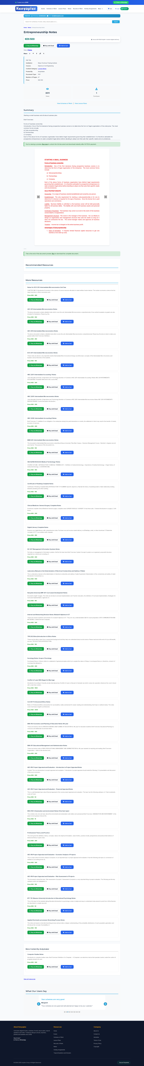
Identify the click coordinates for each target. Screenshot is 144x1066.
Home (25, 27)
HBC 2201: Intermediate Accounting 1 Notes (41, 374)
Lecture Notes (42, 68)
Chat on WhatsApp (121, 2)
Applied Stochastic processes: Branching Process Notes (46, 920)
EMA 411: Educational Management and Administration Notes (47, 745)
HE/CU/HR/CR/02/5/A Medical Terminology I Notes (43, 462)
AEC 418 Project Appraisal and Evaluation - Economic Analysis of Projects (51, 854)
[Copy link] (40, 53)
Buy (53, 253)
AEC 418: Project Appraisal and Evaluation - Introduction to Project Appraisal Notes (54, 767)
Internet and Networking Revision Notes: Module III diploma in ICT (48, 614)
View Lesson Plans (81, 103)
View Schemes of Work (64, 103)
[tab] (64, 1011)
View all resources (29, 979)
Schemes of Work (51, 8)
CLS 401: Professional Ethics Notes (38, 702)
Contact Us (97, 1034)
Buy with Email (49, 45)
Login (118, 8)
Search (116, 21)
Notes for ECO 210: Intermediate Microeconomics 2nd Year (46, 287)
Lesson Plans (62, 8)
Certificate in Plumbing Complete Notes (40, 484)
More (99, 8)
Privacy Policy (97, 1043)
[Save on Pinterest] (33, 53)
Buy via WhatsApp (32, 45)
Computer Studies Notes (35, 954)
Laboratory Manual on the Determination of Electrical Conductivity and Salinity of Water (56, 571)
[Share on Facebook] (36, 53)
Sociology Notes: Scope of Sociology (39, 658)
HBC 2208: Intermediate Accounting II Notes (41, 418)
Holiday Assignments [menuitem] (90, 8)
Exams (43, 8)
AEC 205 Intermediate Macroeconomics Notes (42, 331)
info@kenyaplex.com (58, 15)
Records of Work (78, 8)
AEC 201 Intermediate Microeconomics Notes (42, 309)
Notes (69, 8)
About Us (96, 1031)
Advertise (96, 1037)
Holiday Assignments (59, 1049)
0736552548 (42, 15)
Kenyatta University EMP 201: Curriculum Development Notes (47, 593)
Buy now (45, 144)
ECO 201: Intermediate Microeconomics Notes (42, 353)
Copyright (96, 1046)
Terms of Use (97, 1040)
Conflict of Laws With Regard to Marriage (41, 680)
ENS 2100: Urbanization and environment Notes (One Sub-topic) (48, 811)
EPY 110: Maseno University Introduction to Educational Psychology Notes (51, 898)
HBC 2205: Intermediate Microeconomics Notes (43, 396)
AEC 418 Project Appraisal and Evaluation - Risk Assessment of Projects (50, 876)
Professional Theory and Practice (38, 833)
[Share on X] (43, 53)
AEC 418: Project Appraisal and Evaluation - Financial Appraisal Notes (50, 789)
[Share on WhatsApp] (29, 53)
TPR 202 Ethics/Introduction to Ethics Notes (41, 636)
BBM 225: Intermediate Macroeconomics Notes (42, 440)
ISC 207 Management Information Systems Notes (43, 549)
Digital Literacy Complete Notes (37, 527)
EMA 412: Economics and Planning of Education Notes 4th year (47, 724)
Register (125, 8)
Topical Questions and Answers (62, 1053)
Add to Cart (64, 45)
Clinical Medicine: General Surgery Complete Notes (44, 505)
